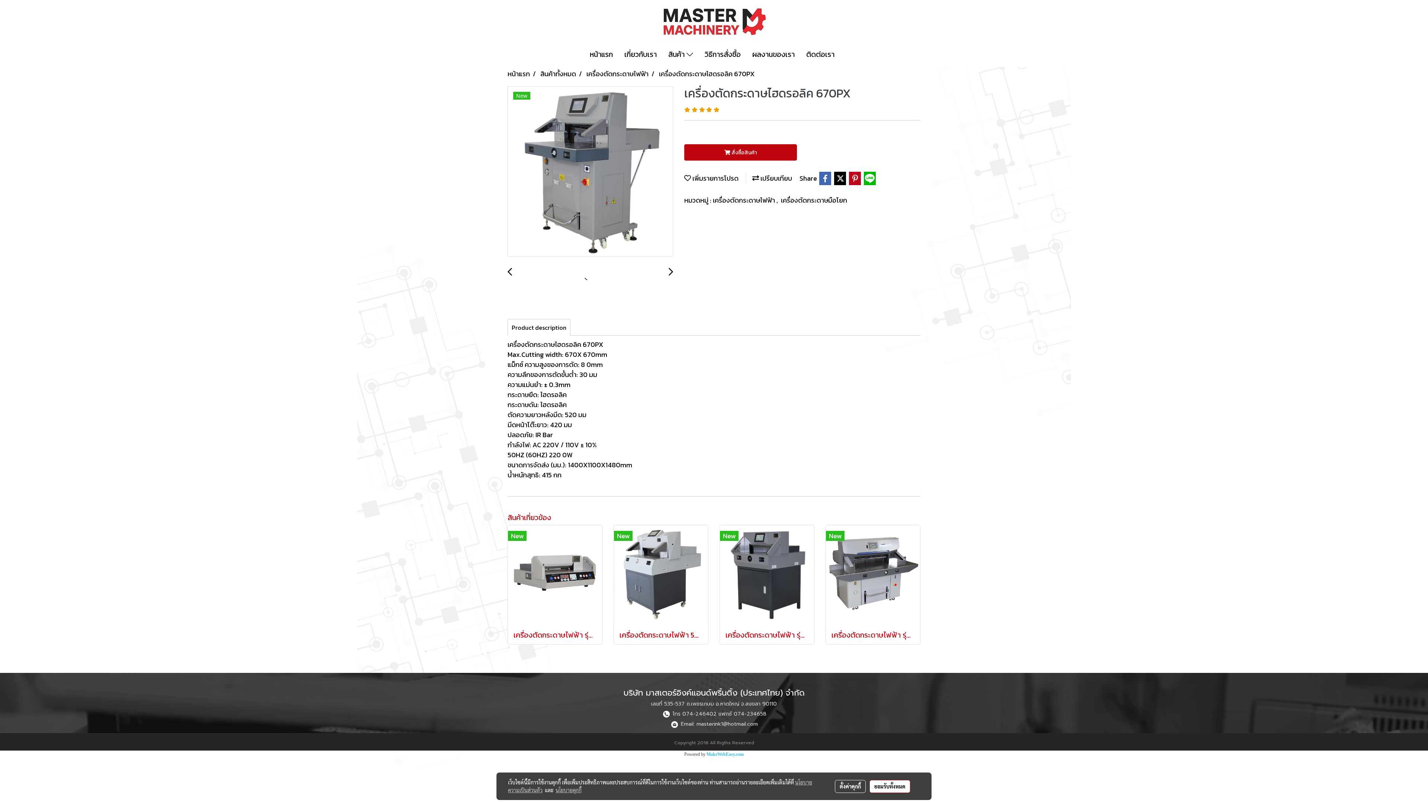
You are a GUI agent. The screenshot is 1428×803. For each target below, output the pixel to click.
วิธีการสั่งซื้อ (723, 54)
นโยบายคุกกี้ (569, 790)
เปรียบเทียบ (775, 178)
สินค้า (677, 54)
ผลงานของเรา (773, 54)
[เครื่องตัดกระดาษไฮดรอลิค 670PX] (590, 172)
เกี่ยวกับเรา (640, 54)
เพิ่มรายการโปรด (715, 178)
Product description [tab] (539, 327)
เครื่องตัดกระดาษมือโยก (814, 200)
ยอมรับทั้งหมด (890, 786)
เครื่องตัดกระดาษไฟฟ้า (744, 200)
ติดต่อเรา (820, 54)
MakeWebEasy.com (725, 754)
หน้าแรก (601, 54)
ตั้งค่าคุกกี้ (850, 786)
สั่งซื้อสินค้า (743, 153)
